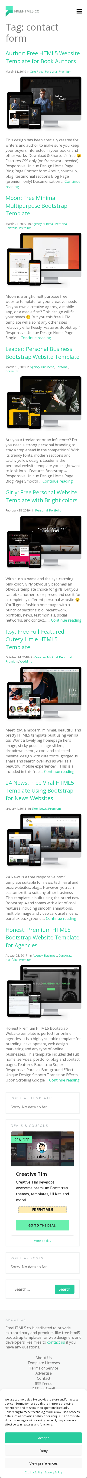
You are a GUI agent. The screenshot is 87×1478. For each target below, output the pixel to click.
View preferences (43, 1463)
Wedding (18, 316)
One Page (19, 234)
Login (47, 92)
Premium (18, 87)
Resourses (20, 351)
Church (17, 127)
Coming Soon (22, 136)
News (15, 216)
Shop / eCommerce (21, 304)
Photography (22, 252)
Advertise (43, 1373)
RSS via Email (43, 1388)
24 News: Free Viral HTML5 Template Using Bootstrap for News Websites (40, 790)
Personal (18, 243)
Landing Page (23, 190)
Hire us (13, 369)
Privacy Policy (53, 1472)
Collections (20, 342)
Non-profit (20, 225)
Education (19, 163)
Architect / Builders (19, 107)
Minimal (18, 208)
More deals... (43, 1241)
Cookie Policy (33, 1472)
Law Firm (18, 198)
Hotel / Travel (23, 181)
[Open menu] (79, 12)
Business (18, 119)
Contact (43, 1378)
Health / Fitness (24, 172)
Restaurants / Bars (22, 281)
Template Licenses (43, 1362)
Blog (11, 324)
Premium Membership (53, 81)
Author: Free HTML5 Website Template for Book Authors (43, 57)
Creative (18, 154)
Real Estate (20, 270)
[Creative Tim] (42, 1148)
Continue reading (57, 481)
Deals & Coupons (22, 387)
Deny (43, 1450)
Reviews (18, 360)
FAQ (10, 378)
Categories (16, 78)
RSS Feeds (43, 1383)
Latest (16, 333)
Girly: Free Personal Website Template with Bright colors (41, 496)
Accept (43, 1437)
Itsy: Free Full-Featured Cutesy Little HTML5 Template (35, 639)
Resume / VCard (24, 293)
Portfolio (18, 261)
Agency (17, 96)
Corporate (20, 145)
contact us (56, 1342)
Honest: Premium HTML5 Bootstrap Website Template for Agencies (42, 937)
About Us (43, 1357)
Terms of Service (43, 1368)
